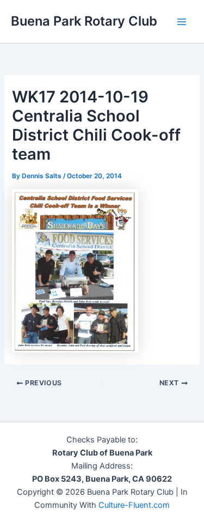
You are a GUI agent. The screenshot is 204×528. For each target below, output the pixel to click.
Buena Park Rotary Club (84, 21)
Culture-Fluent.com (134, 505)
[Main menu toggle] (181, 21)
